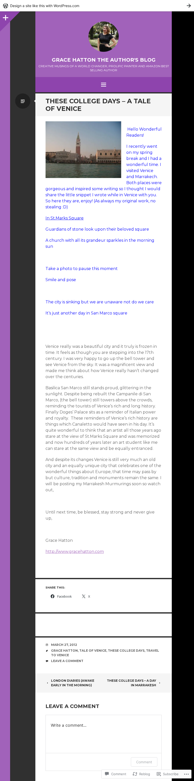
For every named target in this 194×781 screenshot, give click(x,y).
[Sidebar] (5, 16)
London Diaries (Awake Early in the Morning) (72, 683)
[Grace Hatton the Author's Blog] (103, 36)
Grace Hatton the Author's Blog (104, 60)
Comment (144, 762)
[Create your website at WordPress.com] (97, 5)
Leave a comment (67, 661)
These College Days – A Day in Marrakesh (131, 683)
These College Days (126, 650)
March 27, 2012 (64, 645)
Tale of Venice (92, 650)
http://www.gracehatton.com (74, 551)
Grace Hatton (64, 650)
